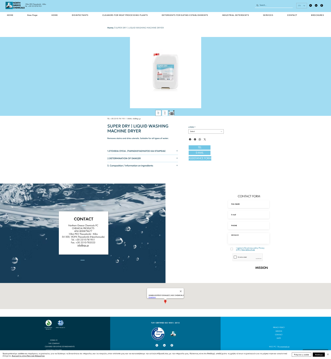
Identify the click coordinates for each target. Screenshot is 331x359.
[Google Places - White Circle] (157, 345)
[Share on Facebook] (190, 139)
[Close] (327, 354)
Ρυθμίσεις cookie (301, 354)
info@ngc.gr (137, 118)
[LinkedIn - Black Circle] (316, 5)
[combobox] (206, 131)
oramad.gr (285, 346)
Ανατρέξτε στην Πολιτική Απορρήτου (28, 355)
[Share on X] (204, 139)
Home (110, 27)
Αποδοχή (319, 354)
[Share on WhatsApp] (199, 139)
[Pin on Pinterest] (195, 139)
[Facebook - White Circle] (172, 345)
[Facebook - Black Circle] (321, 5)
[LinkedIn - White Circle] (164, 345)
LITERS (191, 127)
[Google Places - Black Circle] (310, 5)
